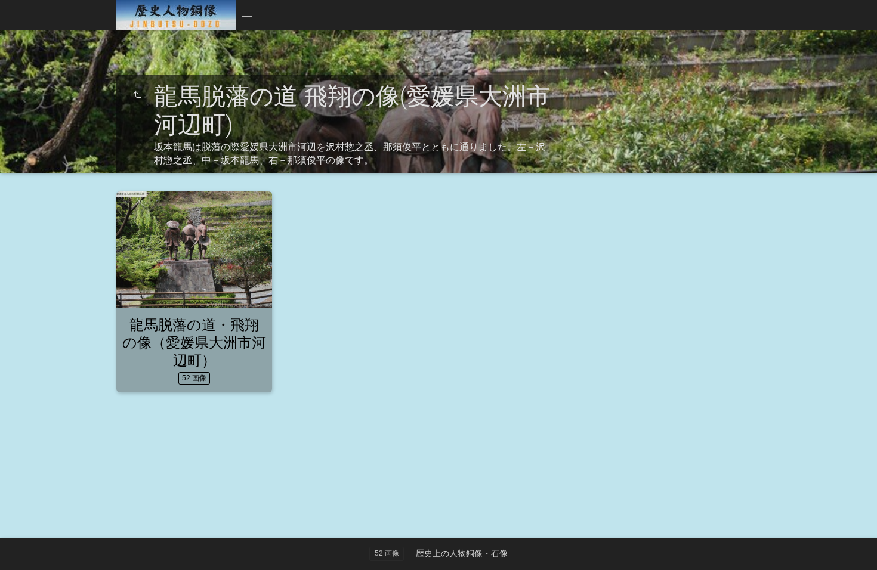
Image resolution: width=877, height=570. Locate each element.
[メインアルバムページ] (176, 15)
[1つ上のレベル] (136, 95)
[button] (24, 545)
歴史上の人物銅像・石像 (462, 553)
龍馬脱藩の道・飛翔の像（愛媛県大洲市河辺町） (194, 342)
